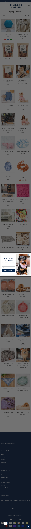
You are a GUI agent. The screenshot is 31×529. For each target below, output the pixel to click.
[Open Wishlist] (28, 526)
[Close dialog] (29, 255)
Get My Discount (8, 270)
